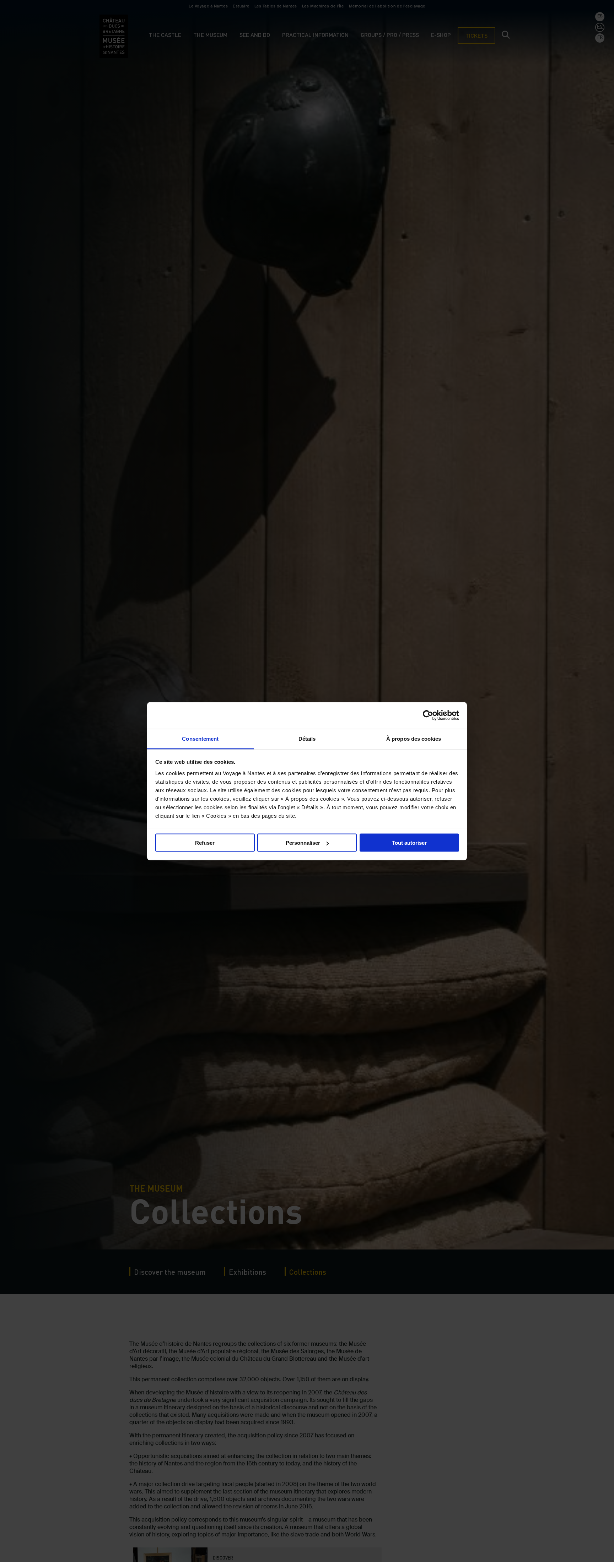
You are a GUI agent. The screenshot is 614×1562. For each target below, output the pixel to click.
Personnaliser (303, 843)
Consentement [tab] (200, 738)
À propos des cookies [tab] (413, 738)
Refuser (205, 843)
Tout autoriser (409, 843)
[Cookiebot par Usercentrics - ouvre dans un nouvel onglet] (428, 715)
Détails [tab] (307, 738)
